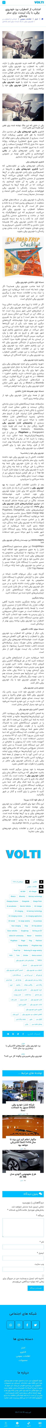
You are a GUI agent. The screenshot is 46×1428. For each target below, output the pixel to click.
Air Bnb (23, 892)
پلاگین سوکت (28, 985)
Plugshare (23, 432)
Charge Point (37, 901)
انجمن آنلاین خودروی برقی (14, 970)
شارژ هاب (14, 1000)
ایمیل (40, 1253)
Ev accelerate (11, 906)
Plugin (23, 941)
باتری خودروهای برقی (27, 131)
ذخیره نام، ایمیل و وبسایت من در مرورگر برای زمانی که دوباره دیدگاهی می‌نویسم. (23, 1280)
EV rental (12, 921)
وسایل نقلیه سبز (37, 1024)
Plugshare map (37, 946)
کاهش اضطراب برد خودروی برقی (32, 1014)
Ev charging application (34, 916)
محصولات (23, 1360)
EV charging (19, 911)
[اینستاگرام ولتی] (19, 1325)
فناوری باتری (22, 1005)
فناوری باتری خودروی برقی (34, 1010)
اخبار (24, 1114)
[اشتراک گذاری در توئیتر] (18, 1034)
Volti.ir (40, 960)
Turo (17, 955)
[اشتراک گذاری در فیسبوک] (23, 1034)
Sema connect (37, 955)
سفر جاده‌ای (38, 995)
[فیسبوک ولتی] (27, 1325)
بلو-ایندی (9, 980)
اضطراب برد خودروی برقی (34, 970)
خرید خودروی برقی (11, 82)
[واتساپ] (11, 1325)
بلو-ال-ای (18, 980)
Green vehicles (12, 931)
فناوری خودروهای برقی (27, 169)
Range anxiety (23, 946)
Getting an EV (37, 931)
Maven (29, 936)
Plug (30, 941)
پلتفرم (18, 985)
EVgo (26, 926)
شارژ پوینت (17, 995)
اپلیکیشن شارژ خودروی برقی (25, 960)
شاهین (35, 882)
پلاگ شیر (39, 985)
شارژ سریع (23, 1000)
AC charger (33, 892)
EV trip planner (37, 926)
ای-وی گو (39, 975)
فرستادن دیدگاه (35, 1288)
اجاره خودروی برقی (36, 965)
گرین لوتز (16, 1014)
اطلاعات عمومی (32, 887)
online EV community (16, 936)
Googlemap (25, 931)
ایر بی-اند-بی (28, 975)
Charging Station (12, 901)
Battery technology (35, 896)
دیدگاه (40, 1215)
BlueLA (13, 896)
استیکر (25, 965)
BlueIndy (22, 896)
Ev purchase (38, 921)
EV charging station (15, 916)
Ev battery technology (34, 911)
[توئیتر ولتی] (35, 1325)
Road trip (17, 951)
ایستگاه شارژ (17, 975)
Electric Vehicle (25, 906)
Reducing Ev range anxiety (33, 951)
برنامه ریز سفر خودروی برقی (33, 980)
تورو (11, 985)
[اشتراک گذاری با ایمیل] (8, 1034)
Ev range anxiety (24, 921)
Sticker (25, 955)
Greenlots (38, 936)
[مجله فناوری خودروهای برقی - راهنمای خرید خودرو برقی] (39, 2)
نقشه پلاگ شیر (21, 1019)
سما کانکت (28, 995)
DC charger (38, 906)
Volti (11, 955)
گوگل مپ (39, 1019)
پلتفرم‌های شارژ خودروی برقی (17, 422)
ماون (30, 1019)
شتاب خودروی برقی (36, 1005)
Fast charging (16, 926)
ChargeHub (25, 901)
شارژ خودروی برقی (18, 85)
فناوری (20, 1114)
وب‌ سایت (39, 1264)
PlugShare (13, 941)
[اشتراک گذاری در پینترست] (13, 1034)
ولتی (4, 150)
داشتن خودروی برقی (21, 990)
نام (42, 1242)
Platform (39, 941)
